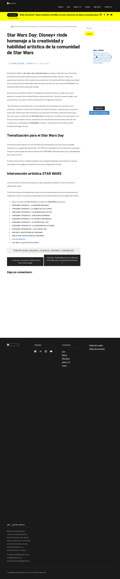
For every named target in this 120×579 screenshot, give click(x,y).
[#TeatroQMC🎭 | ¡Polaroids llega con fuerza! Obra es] (89, 80)
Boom (25, 250)
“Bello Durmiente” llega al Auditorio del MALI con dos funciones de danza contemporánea (59, 15)
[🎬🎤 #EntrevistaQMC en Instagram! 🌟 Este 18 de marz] (108, 90)
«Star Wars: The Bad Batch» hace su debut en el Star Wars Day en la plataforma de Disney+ (62, 259)
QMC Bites (97, 7)
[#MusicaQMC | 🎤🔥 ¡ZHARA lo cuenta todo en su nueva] (89, 99)
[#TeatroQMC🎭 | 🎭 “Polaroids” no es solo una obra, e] (108, 71)
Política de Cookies (96, 345)
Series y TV (77, 7)
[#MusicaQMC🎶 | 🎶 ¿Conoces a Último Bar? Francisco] (99, 80)
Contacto (108, 7)
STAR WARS (40, 148)
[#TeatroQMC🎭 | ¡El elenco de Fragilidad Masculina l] (99, 71)
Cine (68, 7)
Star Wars (55, 250)
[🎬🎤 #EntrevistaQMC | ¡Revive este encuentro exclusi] (99, 90)
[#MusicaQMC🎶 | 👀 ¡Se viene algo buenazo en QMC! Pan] (89, 90)
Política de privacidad (97, 349)
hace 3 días (14, 18)
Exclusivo (33, 250)
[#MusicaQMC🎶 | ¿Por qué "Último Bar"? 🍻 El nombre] (108, 80)
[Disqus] (43, 303)
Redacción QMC (17, 63)
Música (60, 7)
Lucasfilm (44, 250)
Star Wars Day (67, 250)
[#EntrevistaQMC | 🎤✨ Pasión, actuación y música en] (99, 99)
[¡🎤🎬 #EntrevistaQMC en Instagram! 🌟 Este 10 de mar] (108, 99)
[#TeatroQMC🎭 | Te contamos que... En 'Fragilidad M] (89, 71)
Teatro (87, 7)
